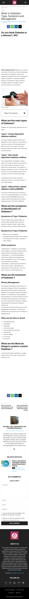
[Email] (20, 26)
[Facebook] (8, 26)
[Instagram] (10, 583)
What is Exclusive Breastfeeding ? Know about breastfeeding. (7, 407)
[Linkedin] (16, 26)
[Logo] (14, 539)
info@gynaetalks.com (18, 573)
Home (2, 6)
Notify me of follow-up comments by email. (14, 518)
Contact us (11, 592)
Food (6, 6)
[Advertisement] (14, 53)
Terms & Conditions (10, 589)
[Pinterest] (18, 583)
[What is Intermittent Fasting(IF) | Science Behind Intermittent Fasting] (6, 463)
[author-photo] (14, 424)
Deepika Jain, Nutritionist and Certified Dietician (14, 21)
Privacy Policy (20, 589)
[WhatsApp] (12, 26)
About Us (18, 592)
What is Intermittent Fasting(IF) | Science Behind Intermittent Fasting (22, 408)
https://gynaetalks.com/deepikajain (14, 430)
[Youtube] (23, 583)
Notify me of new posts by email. (11, 520)
